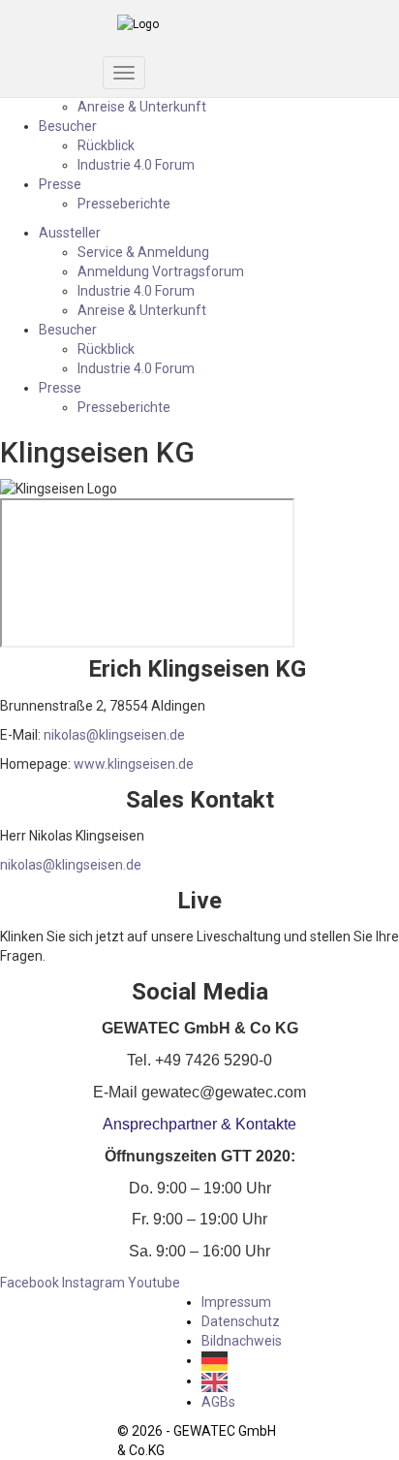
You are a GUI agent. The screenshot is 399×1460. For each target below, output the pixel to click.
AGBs (218, 1402)
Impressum (236, 1302)
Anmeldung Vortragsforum (160, 271)
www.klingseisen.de (134, 764)
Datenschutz (240, 1321)
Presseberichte (123, 203)
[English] (219, 1380)
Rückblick (106, 145)
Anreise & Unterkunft (141, 106)
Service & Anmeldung (143, 252)
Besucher (68, 126)
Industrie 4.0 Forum (136, 165)
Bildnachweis (241, 1341)
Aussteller (70, 232)
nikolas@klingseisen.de (114, 735)
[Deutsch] (219, 1360)
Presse (60, 184)
